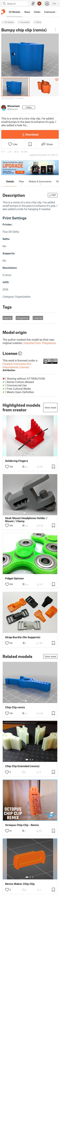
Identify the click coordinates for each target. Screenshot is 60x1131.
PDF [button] (54, 195)
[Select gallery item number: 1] (24, 454)
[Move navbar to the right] (57, 12)
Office (38, 22)
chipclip (37, 317)
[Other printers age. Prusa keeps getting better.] (30, 167)
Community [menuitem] (50, 11)
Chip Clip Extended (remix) (22, 766)
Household (24, 22)
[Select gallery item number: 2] (27, 454)
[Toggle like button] (7, 467)
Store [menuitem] (27, 11)
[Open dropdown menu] (55, 29)
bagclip (7, 317)
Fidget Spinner (14, 578)
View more (50, 407)
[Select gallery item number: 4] (32, 454)
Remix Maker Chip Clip (20, 883)
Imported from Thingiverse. (39, 342)
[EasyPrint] (33, 3)
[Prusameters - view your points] (39, 3)
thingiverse (22, 317)
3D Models (9, 22)
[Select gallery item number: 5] (35, 454)
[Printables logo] (3, 12)
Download (31, 134)
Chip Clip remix (15, 707)
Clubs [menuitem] (37, 11)
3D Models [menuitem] (14, 11)
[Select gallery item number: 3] (30, 454)
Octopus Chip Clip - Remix (22, 824)
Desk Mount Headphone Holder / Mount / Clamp (26, 520)
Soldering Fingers (16, 460)
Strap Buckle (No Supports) (22, 637)
